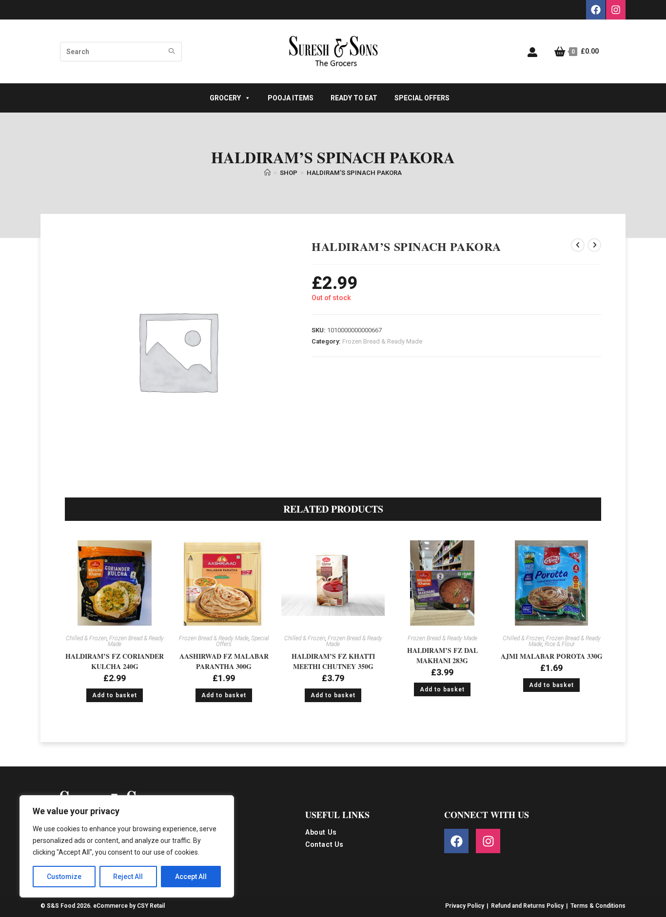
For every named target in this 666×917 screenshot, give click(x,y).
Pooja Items (290, 98)
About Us (321, 832)
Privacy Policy (464, 905)
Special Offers (422, 98)
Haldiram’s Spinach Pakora (354, 172)
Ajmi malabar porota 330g (552, 656)
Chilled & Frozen (86, 638)
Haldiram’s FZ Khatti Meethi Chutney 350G (333, 661)
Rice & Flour (560, 644)
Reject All (128, 876)
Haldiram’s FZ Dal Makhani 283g (442, 655)
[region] (127, 846)
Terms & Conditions (598, 905)
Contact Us (324, 844)
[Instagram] (616, 9)
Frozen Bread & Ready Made (382, 341)
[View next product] (594, 245)
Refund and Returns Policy (527, 905)
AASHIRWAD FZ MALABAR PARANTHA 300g (224, 661)
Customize (64, 876)
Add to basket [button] (114, 695)
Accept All (191, 876)
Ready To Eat (354, 98)
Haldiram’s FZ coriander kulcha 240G (114, 661)
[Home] (267, 172)
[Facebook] (596, 9)
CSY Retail (151, 905)
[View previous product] (578, 245)
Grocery (225, 98)
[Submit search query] (172, 51)
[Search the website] (121, 51)
